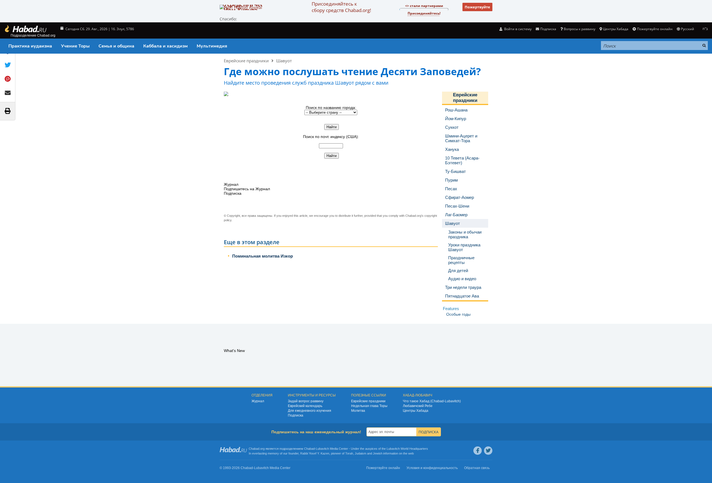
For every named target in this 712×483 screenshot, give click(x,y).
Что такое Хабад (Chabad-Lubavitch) (432, 401)
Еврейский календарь (305, 406)
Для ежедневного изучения (309, 411)
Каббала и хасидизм (165, 46)
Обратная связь (477, 468)
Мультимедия (212, 46)
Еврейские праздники (246, 60)
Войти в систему (517, 29)
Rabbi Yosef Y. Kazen (314, 453)
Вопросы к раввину (579, 29)
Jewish (377, 453)
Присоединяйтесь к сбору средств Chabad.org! (341, 7)
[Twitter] (488, 450)
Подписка (295, 415)
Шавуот (284, 60)
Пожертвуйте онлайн (654, 29)
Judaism (360, 453)
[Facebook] (477, 450)
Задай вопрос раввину (305, 401)
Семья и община (116, 46)
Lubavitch (322, 448)
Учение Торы (75, 46)
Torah (349, 453)
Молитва (358, 411)
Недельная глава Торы (369, 406)
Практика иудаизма (30, 46)
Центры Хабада (415, 411)
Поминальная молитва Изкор (262, 256)
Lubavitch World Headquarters (407, 448)
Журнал (258, 401)
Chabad (309, 448)
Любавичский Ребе (418, 406)
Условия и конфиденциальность (432, 468)
